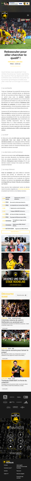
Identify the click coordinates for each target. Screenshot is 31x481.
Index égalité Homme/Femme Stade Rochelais (22, 467)
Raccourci (19, 470)
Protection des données (20, 477)
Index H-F (6, 473)
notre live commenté (23, 189)
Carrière (6, 470)
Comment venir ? (8, 468)
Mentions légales (20, 473)
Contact (6, 465)
